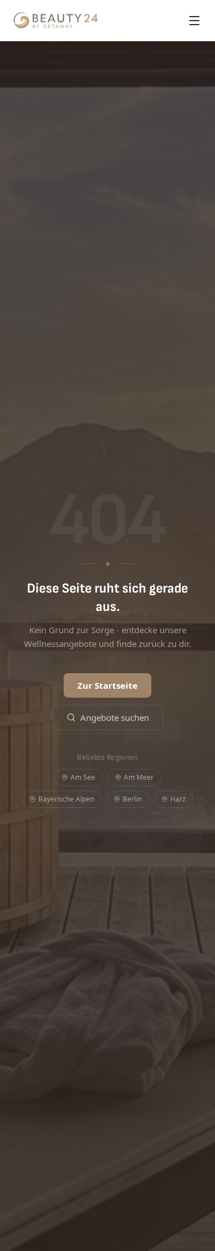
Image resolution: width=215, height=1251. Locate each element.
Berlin (132, 799)
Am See (83, 777)
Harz (178, 799)
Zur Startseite (107, 685)
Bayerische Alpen (66, 799)
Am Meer (139, 777)
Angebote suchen (114, 717)
